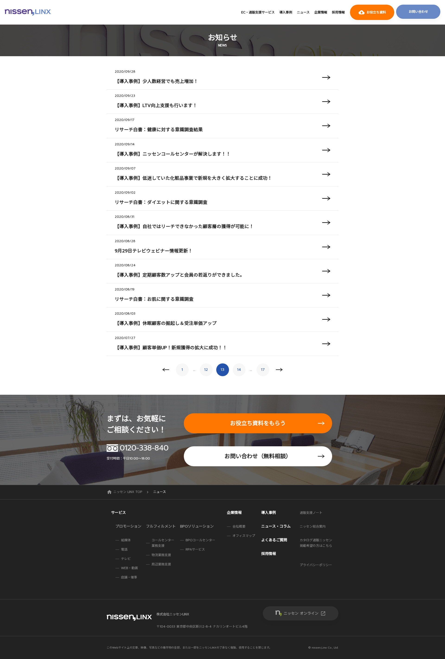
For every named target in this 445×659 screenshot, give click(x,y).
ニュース (303, 12)
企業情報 (320, 12)
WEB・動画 (129, 568)
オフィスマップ (243, 535)
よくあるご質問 (274, 540)
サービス (118, 512)
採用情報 (338, 12)
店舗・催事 (129, 577)
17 (263, 369)
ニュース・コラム (276, 526)
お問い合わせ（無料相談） (258, 456)
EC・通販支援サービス (258, 12)
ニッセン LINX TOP (125, 491)
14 (239, 369)
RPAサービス (195, 549)
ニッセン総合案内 (313, 526)
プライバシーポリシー (316, 565)
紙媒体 (126, 540)
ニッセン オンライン (305, 613)
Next (279, 369)
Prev (165, 369)
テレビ (126, 558)
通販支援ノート (311, 512)
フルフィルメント (161, 526)
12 (206, 369)
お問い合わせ (418, 11)
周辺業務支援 (161, 564)
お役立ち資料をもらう (258, 423)
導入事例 (285, 12)
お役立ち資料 (372, 12)
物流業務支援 (161, 555)
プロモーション (128, 526)
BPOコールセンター (200, 540)
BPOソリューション (197, 526)
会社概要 (238, 526)
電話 (124, 549)
